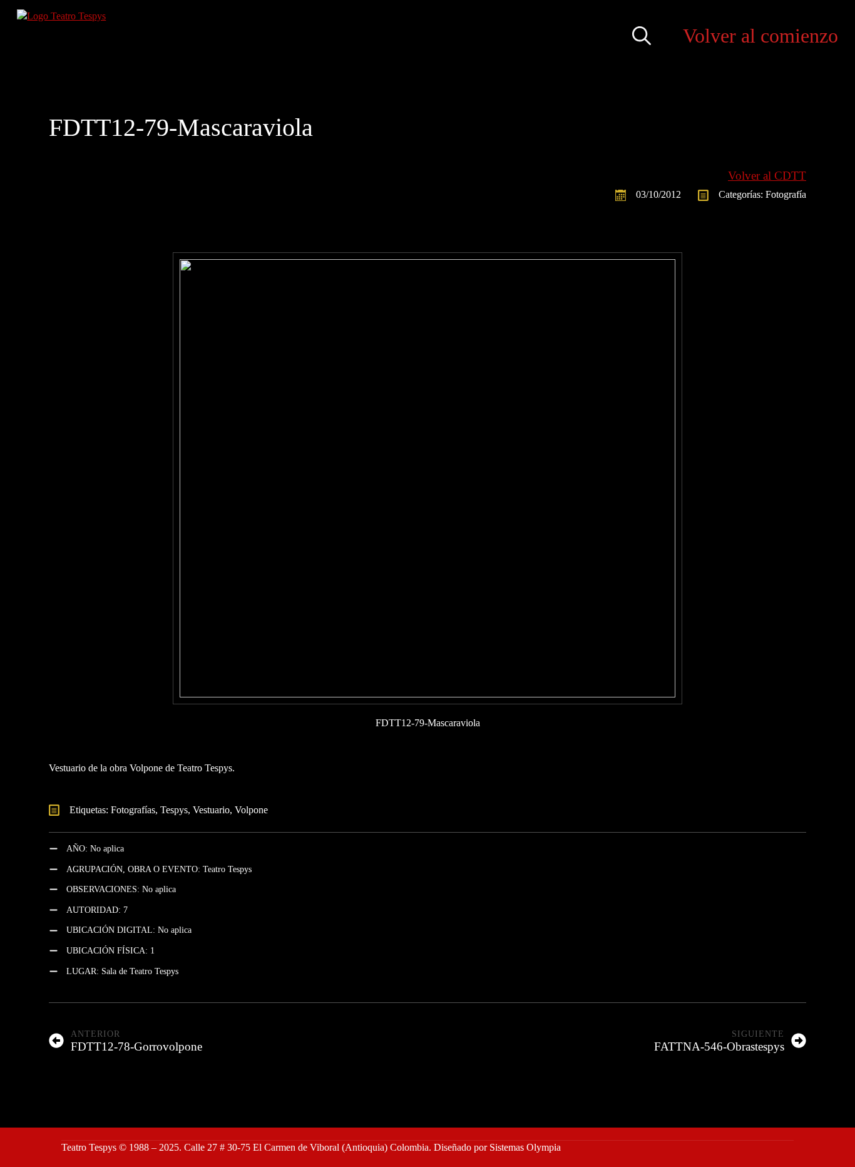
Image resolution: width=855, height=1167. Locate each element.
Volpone (251, 810)
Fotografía (785, 194)
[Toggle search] (641, 35)
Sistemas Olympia (525, 1147)
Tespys (174, 810)
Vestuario (211, 810)
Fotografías (133, 810)
